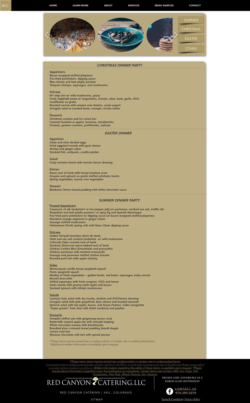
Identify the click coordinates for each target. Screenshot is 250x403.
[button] (80, 5)
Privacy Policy (192, 399)
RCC (5, 5)
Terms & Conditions (172, 399)
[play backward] (47, 34)
